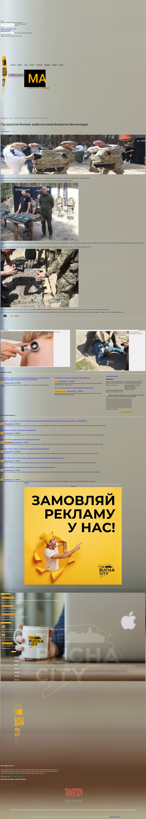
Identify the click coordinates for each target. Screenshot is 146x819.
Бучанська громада (8, 120)
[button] (47, 68)
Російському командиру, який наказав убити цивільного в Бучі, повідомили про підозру (28, 467)
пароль (16, 25)
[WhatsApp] (28, 135)
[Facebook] (9, 114)
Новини (14, 120)
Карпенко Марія (9, 383)
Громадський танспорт (8, 597)
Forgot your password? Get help (8, 28)
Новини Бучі (16, 315)
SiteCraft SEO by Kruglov (115, 816)
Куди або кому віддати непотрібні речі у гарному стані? (14, 617)
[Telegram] (18, 114)
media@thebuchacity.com (16, 776)
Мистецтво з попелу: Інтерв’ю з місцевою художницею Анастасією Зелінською (25, 448)
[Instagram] (12, 114)
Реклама (26, 482)
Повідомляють (59, 180)
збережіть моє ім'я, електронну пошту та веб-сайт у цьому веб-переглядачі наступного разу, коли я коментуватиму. (125, 395)
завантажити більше (112, 376)
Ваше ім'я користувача (20, 24)
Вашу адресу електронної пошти (23, 33)
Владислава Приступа (7, 602)
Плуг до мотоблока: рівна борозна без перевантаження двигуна (74, 388)
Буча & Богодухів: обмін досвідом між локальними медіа (72, 378)
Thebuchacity (4, 118)
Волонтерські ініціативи (8, 614)
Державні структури (7, 606)
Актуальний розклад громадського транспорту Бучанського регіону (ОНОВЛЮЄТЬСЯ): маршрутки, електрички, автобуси (30, 600)
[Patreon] (15, 114)
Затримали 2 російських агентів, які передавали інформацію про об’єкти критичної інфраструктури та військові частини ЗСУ (129, 333)
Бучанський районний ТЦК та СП (9, 608)
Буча (10, 118)
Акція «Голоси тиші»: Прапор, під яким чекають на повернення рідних (22, 476)
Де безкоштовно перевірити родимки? (50, 332)
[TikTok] (21, 114)
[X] (22, 135)
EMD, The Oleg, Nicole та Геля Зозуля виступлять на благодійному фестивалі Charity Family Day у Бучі (32, 458)
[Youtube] (24, 114)
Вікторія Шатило (6, 131)
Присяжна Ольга (8, 451)
